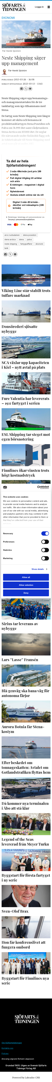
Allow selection (26, 585)
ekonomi (39, 255)
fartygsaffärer (26, 255)
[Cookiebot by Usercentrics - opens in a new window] (37, 487)
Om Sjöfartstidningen (12, 1054)
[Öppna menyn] (49, 7)
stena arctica (10, 251)
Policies (5, 1065)
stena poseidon (29, 246)
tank (6, 259)
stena (21, 251)
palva (29, 251)
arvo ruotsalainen (12, 246)
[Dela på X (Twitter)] (26, 89)
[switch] (45, 542)
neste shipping (11, 255)
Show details (38, 569)
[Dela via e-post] (30, 89)
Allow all (26, 577)
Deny (26, 593)
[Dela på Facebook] (21, 89)
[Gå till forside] (17, 7)
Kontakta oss (7, 1059)
